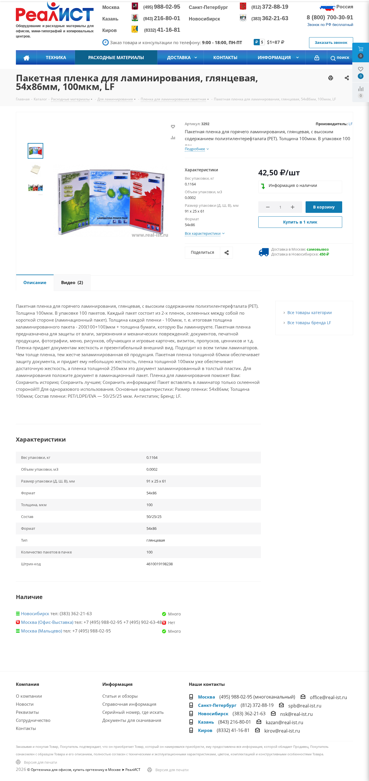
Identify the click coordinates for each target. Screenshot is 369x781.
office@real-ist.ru (328, 697)
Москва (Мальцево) (41, 631)
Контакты (26, 728)
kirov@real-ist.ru (282, 731)
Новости (25, 704)
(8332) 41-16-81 (233, 730)
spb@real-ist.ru (304, 706)
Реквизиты (27, 712)
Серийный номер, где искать (133, 712)
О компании (29, 696)
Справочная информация (129, 704)
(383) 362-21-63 (249, 713)
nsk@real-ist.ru (296, 714)
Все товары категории (309, 312)
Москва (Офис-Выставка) (47, 622)
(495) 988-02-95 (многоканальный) (257, 697)
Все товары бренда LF (309, 322)
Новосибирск (35, 613)
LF (351, 123)
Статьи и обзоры (120, 696)
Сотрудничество (33, 720)
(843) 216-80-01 (234, 722)
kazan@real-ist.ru (284, 722)
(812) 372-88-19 (257, 705)
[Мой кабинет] (317, 57)
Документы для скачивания (131, 720)
